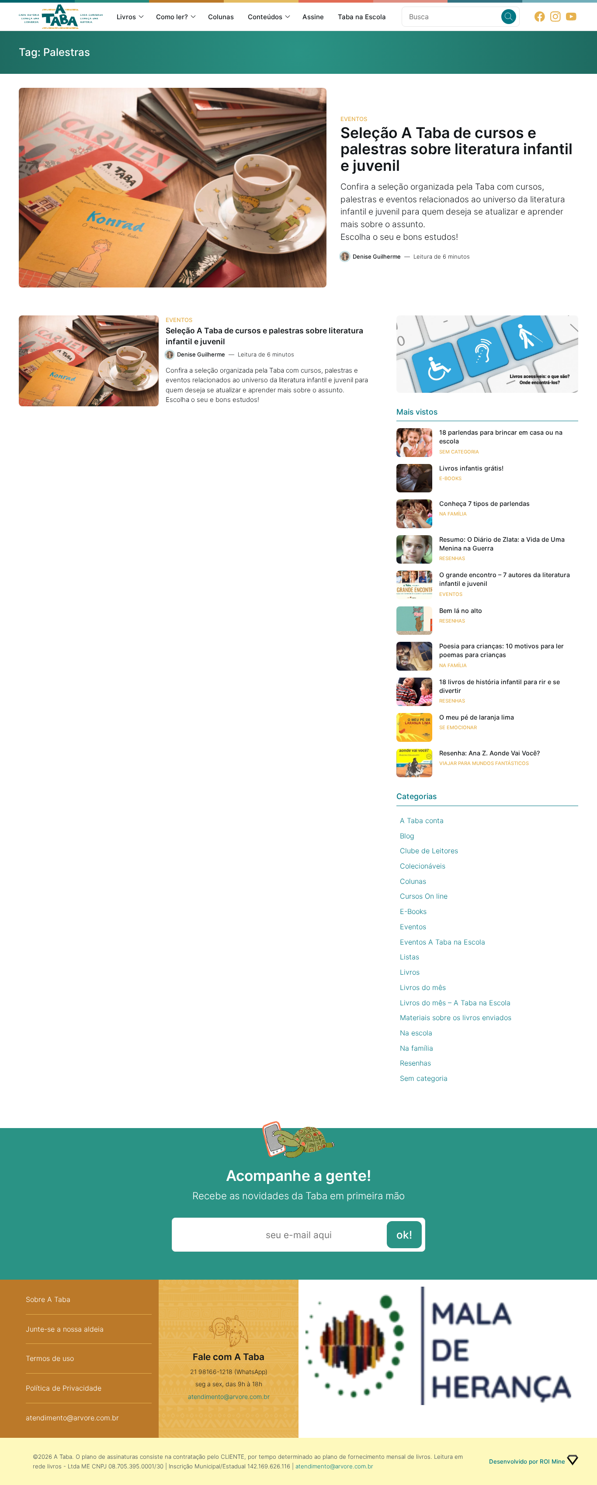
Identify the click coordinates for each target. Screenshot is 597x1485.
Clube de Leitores (429, 850)
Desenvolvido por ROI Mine (527, 1461)
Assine (313, 17)
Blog (407, 835)
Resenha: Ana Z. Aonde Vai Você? (489, 753)
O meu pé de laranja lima (476, 717)
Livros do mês (423, 987)
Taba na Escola (362, 17)
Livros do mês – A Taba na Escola (455, 1002)
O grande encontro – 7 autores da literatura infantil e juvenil (504, 579)
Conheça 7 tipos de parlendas (484, 503)
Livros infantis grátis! (471, 468)
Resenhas (452, 558)
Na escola (416, 1032)
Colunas (221, 17)
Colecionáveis (422, 866)
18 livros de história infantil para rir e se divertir (499, 686)
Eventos (353, 118)
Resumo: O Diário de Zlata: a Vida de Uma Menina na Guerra (502, 544)
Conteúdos (265, 17)
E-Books (450, 478)
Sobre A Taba (48, 1299)
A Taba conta (422, 820)
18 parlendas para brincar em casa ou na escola (500, 437)
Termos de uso (50, 1358)
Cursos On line (424, 896)
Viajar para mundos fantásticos (484, 763)
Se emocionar (458, 727)
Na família (453, 514)
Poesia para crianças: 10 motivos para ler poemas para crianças (501, 650)
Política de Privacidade (63, 1388)
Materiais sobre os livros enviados (455, 1017)
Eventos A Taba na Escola (442, 942)
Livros (126, 17)
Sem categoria (459, 452)
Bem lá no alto (460, 610)
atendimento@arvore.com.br (72, 1417)
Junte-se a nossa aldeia (65, 1329)
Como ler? (172, 17)
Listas (409, 956)
